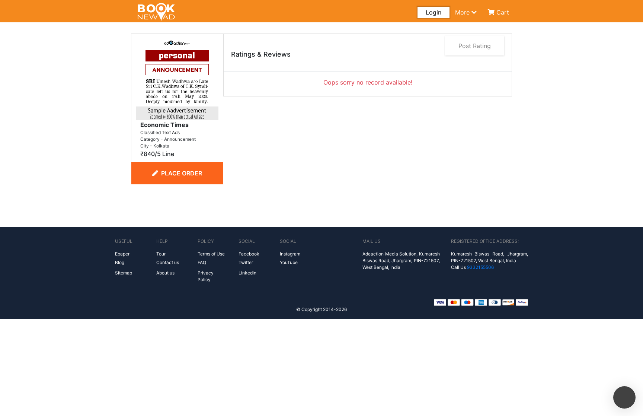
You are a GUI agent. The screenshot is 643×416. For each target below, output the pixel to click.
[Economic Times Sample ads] (177, 78)
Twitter (246, 262)
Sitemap (123, 273)
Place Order (181, 173)
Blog (119, 262)
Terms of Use (211, 254)
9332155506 (480, 267)
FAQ (202, 262)
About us (165, 273)
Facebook (249, 254)
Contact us (167, 262)
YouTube (289, 262)
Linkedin (247, 273)
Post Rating (474, 46)
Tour (161, 254)
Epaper (122, 254)
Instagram (290, 254)
